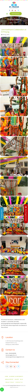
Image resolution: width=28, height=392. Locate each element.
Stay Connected (12, 362)
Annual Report (9, 379)
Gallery (17, 379)
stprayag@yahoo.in (11, 355)
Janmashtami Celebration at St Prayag (13, 30)
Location (9, 337)
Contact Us (10, 350)
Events (16, 22)
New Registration (26, 215)
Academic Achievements (16, 376)
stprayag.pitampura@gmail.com (15, 357)
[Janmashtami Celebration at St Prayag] (14, 46)
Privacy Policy (10, 382)
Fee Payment (15, 13)
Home (11, 22)
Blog (21, 379)
